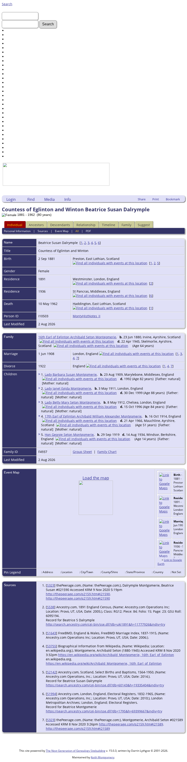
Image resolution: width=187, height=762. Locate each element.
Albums (12, 91)
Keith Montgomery (102, 757)
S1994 (51, 694)
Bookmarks (14, 148)
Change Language (20, 143)
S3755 (51, 646)
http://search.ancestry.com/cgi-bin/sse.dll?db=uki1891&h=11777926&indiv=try (105, 624)
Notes (10, 108)
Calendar (13, 117)
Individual (14, 225)
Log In (10, 39)
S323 (50, 585)
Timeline (108, 225)
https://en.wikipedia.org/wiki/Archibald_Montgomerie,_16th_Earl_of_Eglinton (116, 655)
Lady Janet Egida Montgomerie (68, 388)
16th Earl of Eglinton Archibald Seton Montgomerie (77, 337)
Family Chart (107, 452)
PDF (88, 231)
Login (11, 199)
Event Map (61, 231)
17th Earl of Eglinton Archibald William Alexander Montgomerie (93, 416)
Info (67, 199)
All (77, 231)
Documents (14, 52)
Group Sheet (82, 452)
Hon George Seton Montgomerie (69, 434)
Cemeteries (14, 100)
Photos (11, 65)
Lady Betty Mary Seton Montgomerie (72, 402)
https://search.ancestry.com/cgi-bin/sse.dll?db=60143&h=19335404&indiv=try (105, 685)
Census (11, 78)
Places (11, 104)
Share (141, 199)
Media (49, 199)
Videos (11, 74)
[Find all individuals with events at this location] (110, 263)
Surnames (14, 35)
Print (155, 199)
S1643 (51, 633)
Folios (10, 87)
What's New (15, 43)
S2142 (51, 672)
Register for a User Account (27, 156)
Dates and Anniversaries (25, 113)
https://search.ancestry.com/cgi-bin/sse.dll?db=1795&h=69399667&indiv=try (104, 711)
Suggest (144, 225)
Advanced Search (19, 30)
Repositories (15, 130)
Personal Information (17, 231)
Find (31, 199)
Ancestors (36, 225)
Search (7, 4)
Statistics (13, 139)
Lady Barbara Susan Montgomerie (71, 374)
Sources (12, 126)
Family (126, 225)
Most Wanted (16, 48)
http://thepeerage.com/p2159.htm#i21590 (78, 594)
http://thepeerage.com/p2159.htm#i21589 (131, 724)
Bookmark (173, 199)
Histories (13, 61)
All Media (13, 95)
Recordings (14, 69)
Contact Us (14, 152)
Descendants (60, 225)
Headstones (15, 56)
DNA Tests (14, 134)
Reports (12, 121)
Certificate (14, 82)
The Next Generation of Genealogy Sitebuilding (75, 751)
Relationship (86, 225)
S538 (50, 607)
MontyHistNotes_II (86, 316)
